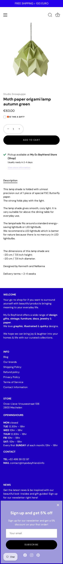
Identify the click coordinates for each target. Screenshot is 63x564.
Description (10, 180)
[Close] (58, 505)
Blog (5, 357)
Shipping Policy (12, 367)
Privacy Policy (11, 377)
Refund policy (11, 372)
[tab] (12, 181)
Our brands (10, 362)
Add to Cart (31, 139)
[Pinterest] (38, 555)
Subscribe (31, 544)
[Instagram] (31, 555)
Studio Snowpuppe (14, 94)
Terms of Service (13, 382)
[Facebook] (25, 555)
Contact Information (15, 387)
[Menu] (5, 15)
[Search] (50, 15)
